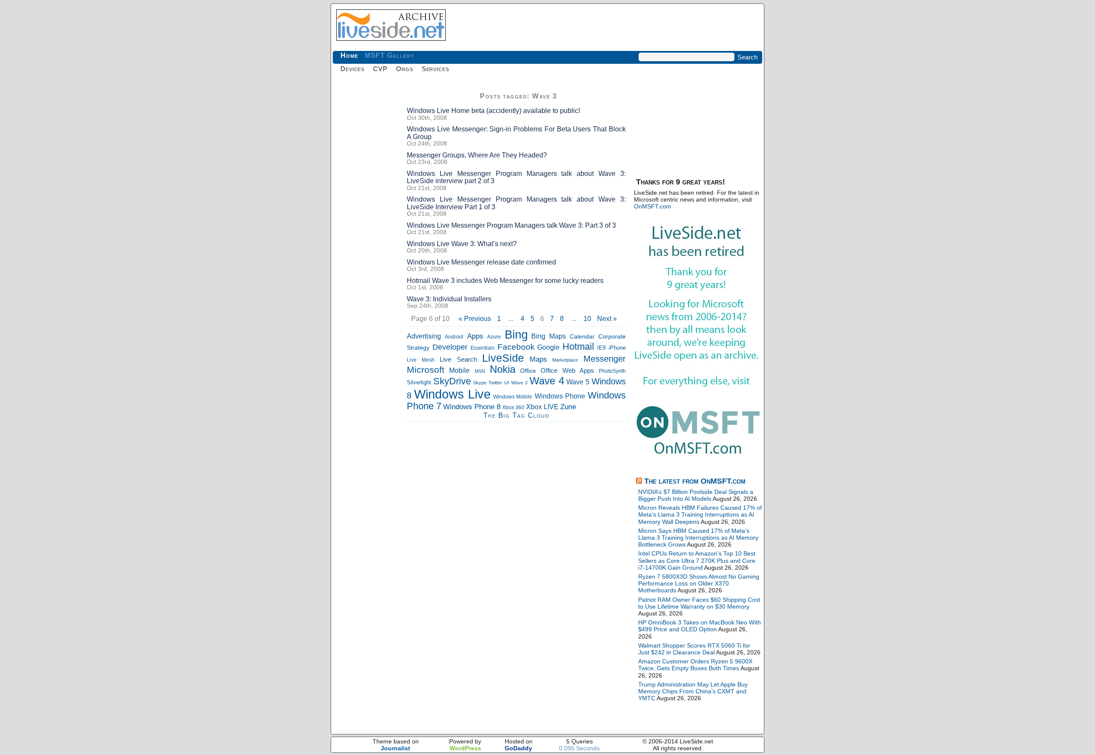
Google (548, 347)
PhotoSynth (612, 371)
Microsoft (425, 370)
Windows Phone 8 (471, 406)
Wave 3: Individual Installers (449, 299)
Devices (352, 68)
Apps (475, 336)
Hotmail (578, 346)
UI (506, 382)
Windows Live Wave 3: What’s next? (462, 243)
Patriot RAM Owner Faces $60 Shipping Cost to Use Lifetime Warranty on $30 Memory (699, 603)
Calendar (582, 336)
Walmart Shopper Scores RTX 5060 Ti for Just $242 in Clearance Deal (694, 649)
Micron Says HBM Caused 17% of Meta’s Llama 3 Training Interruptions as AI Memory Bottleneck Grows (698, 537)
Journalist (395, 748)
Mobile (459, 370)
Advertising (424, 336)
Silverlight (419, 382)
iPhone (617, 348)
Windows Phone (560, 396)
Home (349, 55)
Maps (538, 359)
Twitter (495, 382)
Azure (494, 337)
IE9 (601, 348)
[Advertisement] (367, 218)
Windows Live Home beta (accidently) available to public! (493, 110)
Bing (516, 334)
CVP (380, 68)
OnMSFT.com (652, 206)
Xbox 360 (513, 407)
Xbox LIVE (542, 406)
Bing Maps (548, 336)
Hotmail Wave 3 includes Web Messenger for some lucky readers (505, 280)
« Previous (475, 318)
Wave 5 (577, 382)
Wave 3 (519, 382)
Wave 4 (547, 380)
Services (435, 68)
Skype (479, 382)
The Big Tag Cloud (516, 415)
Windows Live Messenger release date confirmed (481, 262)
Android (454, 337)
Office (528, 370)
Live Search (458, 359)
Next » (607, 318)
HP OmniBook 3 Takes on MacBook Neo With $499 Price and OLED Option (699, 626)
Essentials (482, 348)
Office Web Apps (567, 370)
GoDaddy (518, 748)
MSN (480, 371)
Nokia (502, 369)
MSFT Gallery (389, 55)
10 (587, 318)
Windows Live (452, 394)
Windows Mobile (513, 397)
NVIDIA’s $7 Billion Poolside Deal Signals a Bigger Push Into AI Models (695, 495)
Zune (568, 407)
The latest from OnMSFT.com (695, 481)
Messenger (604, 358)
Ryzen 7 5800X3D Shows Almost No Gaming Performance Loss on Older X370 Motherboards (698, 583)
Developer (450, 346)
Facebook (516, 346)
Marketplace (565, 360)
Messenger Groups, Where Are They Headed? (477, 155)
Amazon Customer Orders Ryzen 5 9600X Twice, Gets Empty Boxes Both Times (695, 665)
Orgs (404, 68)
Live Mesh (421, 360)
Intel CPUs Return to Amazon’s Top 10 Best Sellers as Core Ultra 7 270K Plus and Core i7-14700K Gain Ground (696, 560)
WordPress (465, 748)
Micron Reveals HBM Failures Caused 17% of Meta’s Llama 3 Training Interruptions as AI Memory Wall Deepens (700, 514)
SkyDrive (452, 381)
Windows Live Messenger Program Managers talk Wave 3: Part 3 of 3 (511, 225)
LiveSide (503, 358)
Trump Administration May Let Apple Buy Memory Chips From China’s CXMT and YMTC (693, 691)
